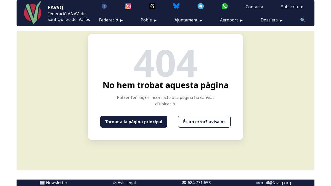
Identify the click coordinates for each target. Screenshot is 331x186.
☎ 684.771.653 (196, 182)
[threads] (152, 7)
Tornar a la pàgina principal (133, 122)
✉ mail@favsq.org (273, 182)
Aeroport (231, 20)
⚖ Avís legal (124, 182)
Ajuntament (188, 20)
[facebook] (104, 7)
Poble (148, 20)
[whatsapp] (225, 7)
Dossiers (271, 20)
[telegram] (201, 7)
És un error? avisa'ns (204, 122)
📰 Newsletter (53, 182)
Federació (111, 20)
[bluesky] (176, 7)
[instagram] (128, 7)
